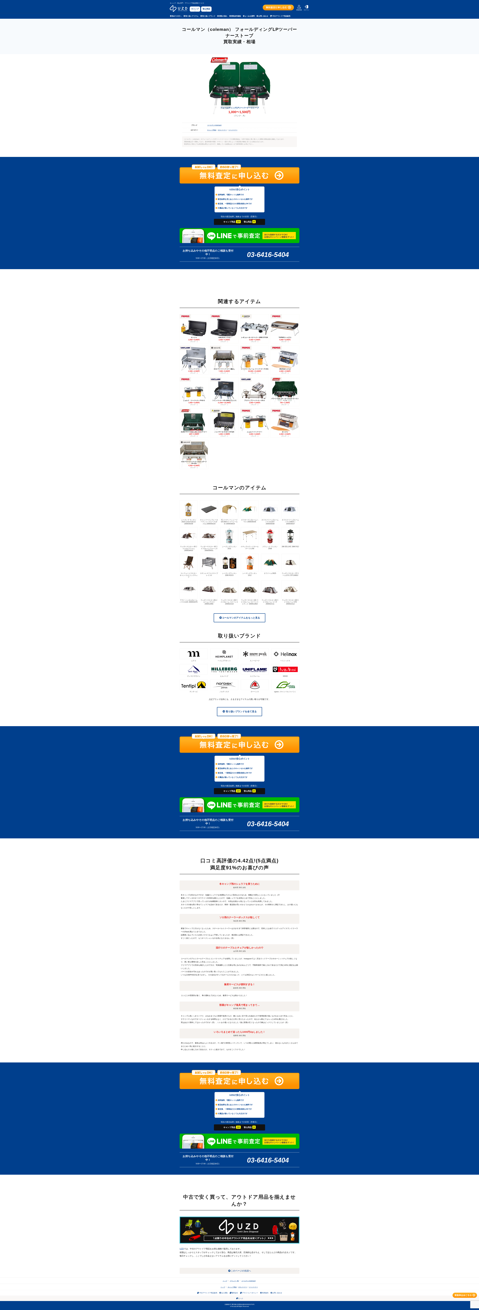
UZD (182, 1249)
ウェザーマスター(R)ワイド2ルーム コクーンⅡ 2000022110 (229, 602)
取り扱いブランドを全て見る (241, 711)
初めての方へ (176, 16)
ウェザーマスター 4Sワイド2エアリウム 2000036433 (188, 548)
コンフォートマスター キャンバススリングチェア (189, 575)
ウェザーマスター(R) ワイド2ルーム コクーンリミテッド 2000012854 (249, 602)
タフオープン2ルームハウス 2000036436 (249, 521)
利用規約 (265, 1293)
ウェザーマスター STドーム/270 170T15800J (290, 574)
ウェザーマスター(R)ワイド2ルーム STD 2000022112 (290, 602)
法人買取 (224, 1293)
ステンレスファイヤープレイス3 (209, 574)
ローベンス (255, 692)
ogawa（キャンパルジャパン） (285, 692)
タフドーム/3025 (270, 573)
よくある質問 (249, 16)
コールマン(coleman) (214, 125)
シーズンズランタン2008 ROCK (229, 574)
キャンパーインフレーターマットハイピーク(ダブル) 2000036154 (209, 522)
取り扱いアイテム (191, 16)
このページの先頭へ (241, 1271)
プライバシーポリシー (250, 1293)
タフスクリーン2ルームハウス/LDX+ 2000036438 (270, 522)
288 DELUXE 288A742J (290, 547)
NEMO (285, 676)
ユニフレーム (255, 676)
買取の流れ (223, 16)
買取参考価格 (236, 16)
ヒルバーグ (224, 676)
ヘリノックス (285, 661)
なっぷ (240, 1298)
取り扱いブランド (208, 16)
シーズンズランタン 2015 (229, 547)
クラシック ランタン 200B (270, 547)
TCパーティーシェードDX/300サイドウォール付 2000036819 (229, 522)
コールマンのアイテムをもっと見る (241, 617)
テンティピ (194, 692)
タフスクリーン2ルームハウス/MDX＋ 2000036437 (290, 522)
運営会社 (235, 1293)
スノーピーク (255, 661)
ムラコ (193, 661)
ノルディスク (224, 692)
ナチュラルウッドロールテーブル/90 (250, 547)
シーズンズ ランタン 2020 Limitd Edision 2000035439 (188, 522)
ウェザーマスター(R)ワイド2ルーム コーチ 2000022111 (270, 602)
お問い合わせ (263, 16)
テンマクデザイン (193, 676)
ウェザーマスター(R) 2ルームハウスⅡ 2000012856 (209, 602)
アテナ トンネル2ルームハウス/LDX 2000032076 (188, 601)
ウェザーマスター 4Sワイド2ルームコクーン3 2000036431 (209, 548)
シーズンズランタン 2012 (249, 574)
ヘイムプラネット (224, 661)
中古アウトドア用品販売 (281, 16)
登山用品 (206, 9)
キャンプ (195, 9)
